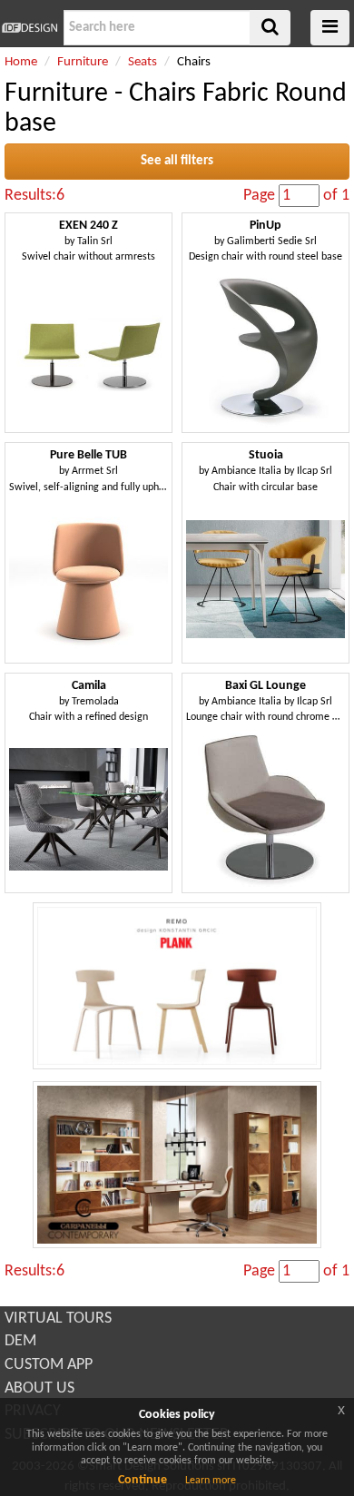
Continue (142, 1480)
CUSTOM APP (49, 1364)
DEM (20, 1341)
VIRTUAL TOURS (58, 1318)
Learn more (210, 1480)
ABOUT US (39, 1388)
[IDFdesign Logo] (29, 27)
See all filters (177, 161)
